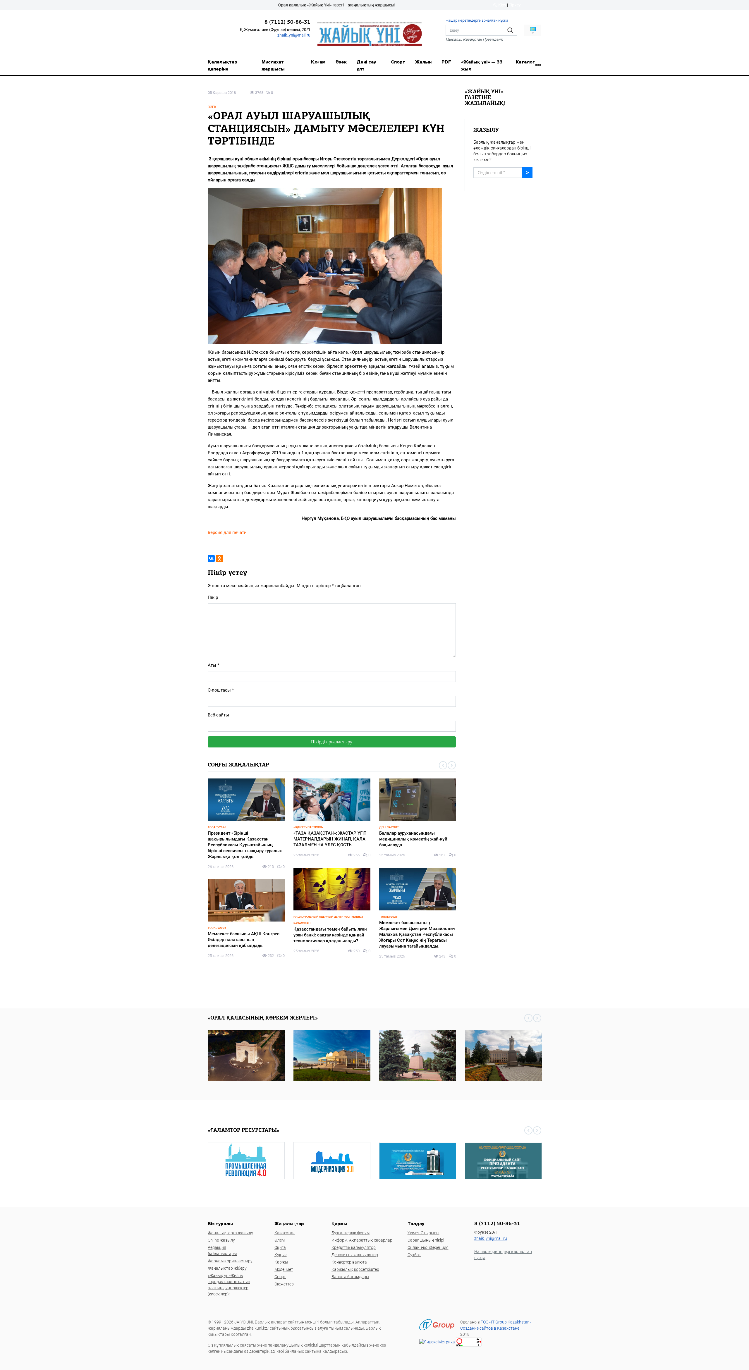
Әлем (279, 1240)
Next (452, 765)
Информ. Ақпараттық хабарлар (361, 1240)
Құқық (280, 1254)
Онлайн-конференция (428, 1247)
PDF (446, 62)
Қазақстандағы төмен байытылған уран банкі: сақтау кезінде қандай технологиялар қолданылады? (244, 934)
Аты (213, 665)
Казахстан (284, 1232)
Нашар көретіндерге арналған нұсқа (477, 20)
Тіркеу (515, 5)
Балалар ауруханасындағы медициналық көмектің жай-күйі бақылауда (328, 839)
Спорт (398, 62)
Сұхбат (414, 1254)
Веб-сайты (218, 715)
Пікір (213, 597)
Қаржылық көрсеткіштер (355, 1269)
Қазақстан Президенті (483, 39)
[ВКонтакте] (211, 558)
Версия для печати (227, 532)
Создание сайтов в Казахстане (489, 1328)
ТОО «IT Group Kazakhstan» (506, 1322)
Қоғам (318, 62)
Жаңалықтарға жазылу (230, 1232)
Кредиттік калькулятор (353, 1247)
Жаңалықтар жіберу (227, 1268)
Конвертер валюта (349, 1262)
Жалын (423, 62)
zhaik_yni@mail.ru (293, 35)
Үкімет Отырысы (423, 1232)
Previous (443, 765)
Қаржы (281, 1262)
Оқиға (280, 1247)
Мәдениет (283, 1269)
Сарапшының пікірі (426, 1240)
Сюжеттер (284, 1284)
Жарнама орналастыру (230, 1261)
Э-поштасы (221, 690)
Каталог (525, 62)
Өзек (341, 62)
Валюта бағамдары (350, 1276)
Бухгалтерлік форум (350, 1232)
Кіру (501, 5)
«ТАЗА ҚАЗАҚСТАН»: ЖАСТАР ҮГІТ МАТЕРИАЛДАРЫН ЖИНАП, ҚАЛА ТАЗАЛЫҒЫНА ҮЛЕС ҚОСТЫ (244, 839)
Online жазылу (221, 1240)
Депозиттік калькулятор (354, 1254)
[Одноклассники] (219, 558)
